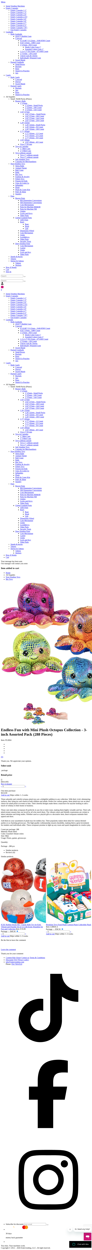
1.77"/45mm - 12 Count (34, 133)
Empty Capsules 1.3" (19, 13)
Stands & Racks (17, 257)
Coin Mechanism (26, 233)
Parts (12, 196)
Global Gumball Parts (23, 218)
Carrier (22, 248)
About (18, 958)
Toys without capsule (23, 153)
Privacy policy (23, 960)
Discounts (9, 960)
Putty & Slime (20, 192)
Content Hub (11, 958)
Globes (23, 211)
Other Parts (24, 216)
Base (27, 224)
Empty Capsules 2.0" (19, 15)
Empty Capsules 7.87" (19, 28)
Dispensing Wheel (27, 231)
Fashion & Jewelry (22, 177)
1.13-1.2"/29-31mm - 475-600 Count (34, 51)
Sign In (8, 272)
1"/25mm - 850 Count (28, 45)
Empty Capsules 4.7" (19, 23)
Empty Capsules (12, 8)
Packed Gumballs (17, 62)
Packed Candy (16, 86)
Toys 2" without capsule (29, 157)
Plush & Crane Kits (22, 190)
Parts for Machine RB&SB (30, 207)
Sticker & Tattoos (17, 261)
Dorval (18, 82)
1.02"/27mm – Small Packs (35, 114)
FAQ (16, 960)
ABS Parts (24, 220)
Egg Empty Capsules (18, 30)
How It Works (11, 267)
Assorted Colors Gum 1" (34, 49)
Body (22, 222)
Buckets (18, 67)
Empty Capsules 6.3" (19, 25)
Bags (17, 69)
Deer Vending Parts (22, 244)
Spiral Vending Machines (15, 6)
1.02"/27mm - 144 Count (34, 118)
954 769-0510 (17, 964)
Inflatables (19, 185)
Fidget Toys (19, 179)
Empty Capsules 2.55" (19, 17)
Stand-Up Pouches (22, 71)
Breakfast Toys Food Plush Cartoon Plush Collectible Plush (68, 925)
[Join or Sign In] (2, 284)
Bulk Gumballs (16, 34)
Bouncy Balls (20, 101)
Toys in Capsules (21, 146)
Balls (17, 172)
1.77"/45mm (25, 131)
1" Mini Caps (25, 149)
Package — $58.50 (53, 929)
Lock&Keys (24, 237)
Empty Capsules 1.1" (19, 10)
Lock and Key (25, 252)
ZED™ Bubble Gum (23, 36)
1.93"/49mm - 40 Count (34, 142)
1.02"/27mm (25, 112)
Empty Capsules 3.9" (19, 21)
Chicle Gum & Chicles (28, 56)
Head (27, 226)
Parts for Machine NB (28, 209)
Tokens (13, 259)
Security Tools (25, 241)
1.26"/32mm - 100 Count (34, 129)
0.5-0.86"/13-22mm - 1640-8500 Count (35, 41)
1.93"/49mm (25, 140)
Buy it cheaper (6, 784)
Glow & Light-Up (22, 183)
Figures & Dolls (21, 181)
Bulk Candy (15, 77)
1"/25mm (23, 103)
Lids (26, 228)
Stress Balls (19, 166)
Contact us (25, 958)
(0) (2, 757)
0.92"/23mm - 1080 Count (30, 43)
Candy (8, 75)
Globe (22, 235)
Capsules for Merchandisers (25, 162)
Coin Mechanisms (27, 205)
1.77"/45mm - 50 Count (34, 138)
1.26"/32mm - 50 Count (34, 127)
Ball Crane (19, 170)
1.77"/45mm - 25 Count (34, 136)
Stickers (18, 265)
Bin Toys (18, 174)
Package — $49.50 (8, 931)
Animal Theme (21, 168)
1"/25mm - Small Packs (34, 105)
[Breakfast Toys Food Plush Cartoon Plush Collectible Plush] (68, 891)
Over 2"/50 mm (26, 144)
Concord (18, 38)
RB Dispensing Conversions (31, 200)
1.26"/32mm (25, 123)
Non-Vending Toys (18, 164)
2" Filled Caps (25, 151)
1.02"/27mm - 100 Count (34, 116)
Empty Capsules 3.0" (19, 19)
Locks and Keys (26, 213)
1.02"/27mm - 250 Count (34, 121)
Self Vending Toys (22, 159)
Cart (7, 270)
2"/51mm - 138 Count (28, 54)
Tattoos (18, 263)
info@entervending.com (15, 962)
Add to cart (5, 795)
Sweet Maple (20, 60)
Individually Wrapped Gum (30, 58)
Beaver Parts (20, 198)
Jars (16, 73)
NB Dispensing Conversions (31, 203)
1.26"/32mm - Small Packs (35, 125)
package (4, 770)
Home (8, 573)
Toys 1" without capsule (29, 155)
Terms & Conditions (37, 958)
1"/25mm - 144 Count (33, 110)
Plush (17, 187)
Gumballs (9, 32)
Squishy (18, 194)
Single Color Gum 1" (33, 47)
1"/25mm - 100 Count (33, 108)
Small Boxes (20, 64)
